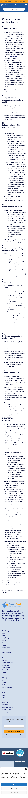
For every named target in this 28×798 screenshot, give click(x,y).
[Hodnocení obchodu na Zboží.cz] (8, 753)
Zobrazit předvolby (14, 792)
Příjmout (14, 784)
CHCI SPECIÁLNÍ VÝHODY (14, 731)
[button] (26, 769)
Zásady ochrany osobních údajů (14, 796)
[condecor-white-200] (20, 762)
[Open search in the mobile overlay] (14, 9)
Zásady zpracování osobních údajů (14, 734)
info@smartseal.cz (13, 56)
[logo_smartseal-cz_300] (4, 4)
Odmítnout (14, 788)
